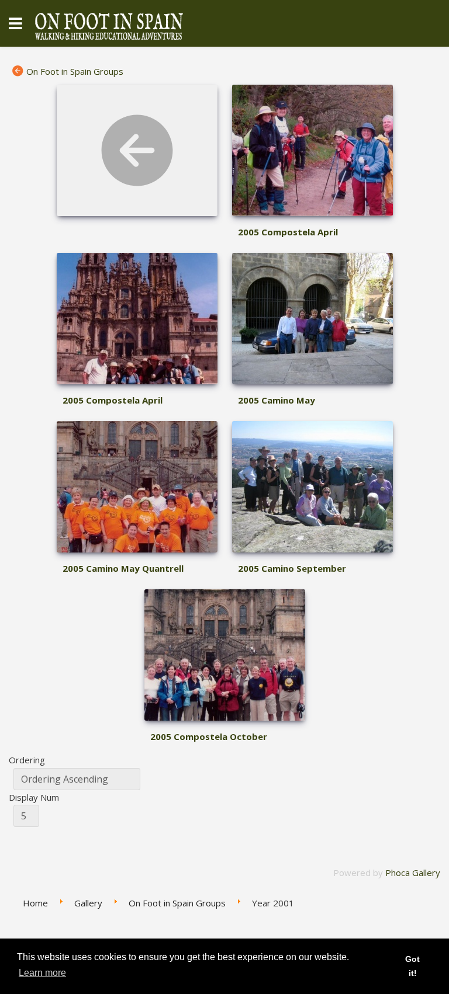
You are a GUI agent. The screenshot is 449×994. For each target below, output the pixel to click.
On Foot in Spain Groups (74, 71)
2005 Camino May (276, 400)
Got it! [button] (412, 966)
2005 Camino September (292, 568)
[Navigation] (15, 23)
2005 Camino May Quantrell (123, 568)
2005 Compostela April (288, 232)
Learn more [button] (42, 973)
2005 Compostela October (208, 736)
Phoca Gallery (412, 872)
